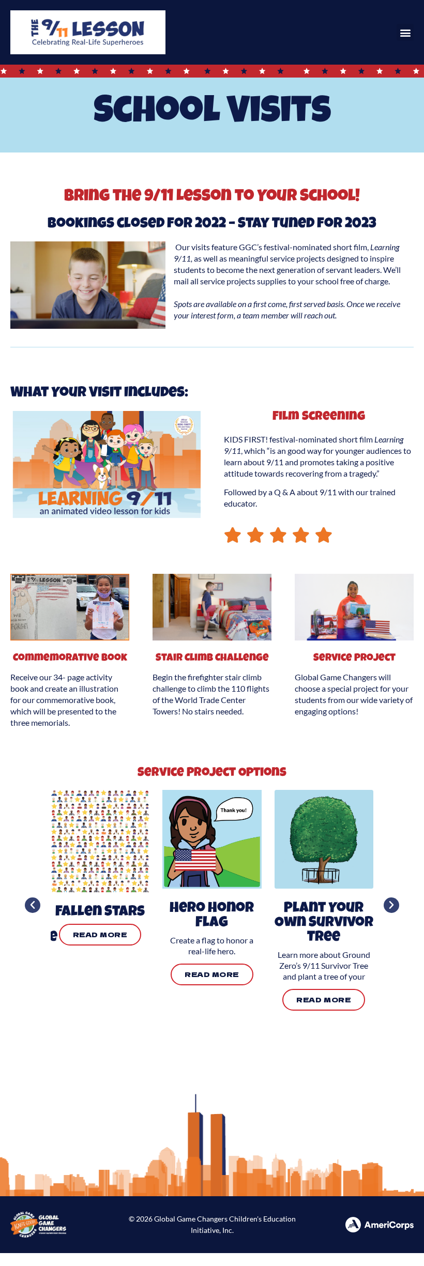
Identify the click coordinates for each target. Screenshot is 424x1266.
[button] (405, 32)
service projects (297, 258)
